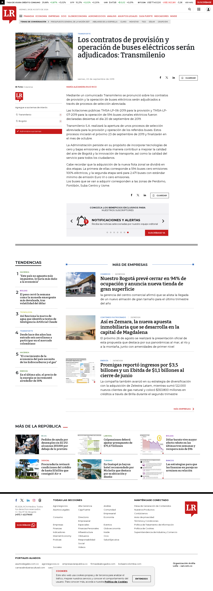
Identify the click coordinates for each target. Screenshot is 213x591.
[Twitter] (166, 77)
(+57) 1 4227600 (23, 514)
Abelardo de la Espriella (105, 22)
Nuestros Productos (144, 509)
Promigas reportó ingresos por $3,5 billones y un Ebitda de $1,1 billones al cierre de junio (142, 370)
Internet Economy (62, 536)
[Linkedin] (174, 77)
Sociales (57, 547)
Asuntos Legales (61, 509)
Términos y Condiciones (146, 521)
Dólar (152, 22)
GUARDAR (190, 78)
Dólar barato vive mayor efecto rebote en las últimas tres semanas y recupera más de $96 (181, 444)
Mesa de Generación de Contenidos (152, 506)
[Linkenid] (29, 501)
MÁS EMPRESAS (182, 409)
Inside (107, 532)
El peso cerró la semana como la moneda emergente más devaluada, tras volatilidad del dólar (38, 299)
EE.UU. (44, 436)
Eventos (108, 524)
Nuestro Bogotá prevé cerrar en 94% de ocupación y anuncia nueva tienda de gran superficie (143, 284)
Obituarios (83, 536)
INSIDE (173, 16)
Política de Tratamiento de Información (154, 524)
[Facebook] (160, 77)
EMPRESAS (53, 16)
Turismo (108, 460)
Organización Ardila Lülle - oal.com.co (184, 564)
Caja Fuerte (84, 509)
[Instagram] (35, 501)
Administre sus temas (30, 131)
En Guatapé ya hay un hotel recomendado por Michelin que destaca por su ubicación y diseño (119, 470)
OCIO (63, 16)
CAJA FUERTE (146, 16)
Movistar (134, 22)
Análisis (107, 506)
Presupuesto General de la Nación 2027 (70, 22)
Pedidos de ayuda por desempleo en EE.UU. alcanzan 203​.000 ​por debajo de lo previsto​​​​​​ (54, 444)
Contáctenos (141, 513)
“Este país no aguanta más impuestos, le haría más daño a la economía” (38, 278)
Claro (123, 22)
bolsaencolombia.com (129, 564)
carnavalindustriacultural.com (30, 567)
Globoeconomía (112, 528)
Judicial (45, 460)
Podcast (57, 539)
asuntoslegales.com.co (27, 564)
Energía (24, 371)
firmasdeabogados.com (103, 564)
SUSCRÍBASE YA (156, 232)
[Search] (189, 9)
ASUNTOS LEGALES (127, 16)
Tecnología (26, 312)
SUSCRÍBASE (204, 2)
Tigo (144, 22)
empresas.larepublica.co (74, 564)
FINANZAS (29, 16)
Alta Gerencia (85, 506)
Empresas (58, 524)
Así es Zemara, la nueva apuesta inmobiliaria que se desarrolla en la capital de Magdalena (139, 327)
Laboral (108, 436)
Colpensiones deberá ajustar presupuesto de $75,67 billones (118, 442)
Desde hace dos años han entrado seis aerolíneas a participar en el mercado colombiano (36, 339)
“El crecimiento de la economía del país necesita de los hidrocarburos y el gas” (38, 359)
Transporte (26, 331)
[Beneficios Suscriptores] (198, 9)
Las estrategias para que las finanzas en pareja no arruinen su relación (182, 467)
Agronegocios (60, 506)
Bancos (170, 460)
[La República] (9, 15)
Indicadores (59, 532)
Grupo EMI (163, 22)
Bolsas (23, 291)
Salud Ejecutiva (111, 539)
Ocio (106, 536)
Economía (109, 517)
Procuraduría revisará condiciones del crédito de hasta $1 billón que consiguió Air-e (56, 469)
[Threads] (41, 501)
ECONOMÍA (41, 16)
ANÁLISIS (111, 16)
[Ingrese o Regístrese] (208, 9)
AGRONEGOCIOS (97, 16)
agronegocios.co (50, 564)
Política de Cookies (116, 581)
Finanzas (57, 528)
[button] (70, 221)
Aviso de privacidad (144, 517)
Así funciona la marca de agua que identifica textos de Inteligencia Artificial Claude (38, 319)
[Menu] (21, 16)
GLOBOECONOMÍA (77, 16)
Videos (81, 547)
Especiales (83, 524)
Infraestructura (85, 532)
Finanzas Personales (88, 528)
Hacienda (24, 272)
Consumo (58, 517)
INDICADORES (161, 16)
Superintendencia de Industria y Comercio (155, 532)
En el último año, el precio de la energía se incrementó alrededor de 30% (38, 377)
